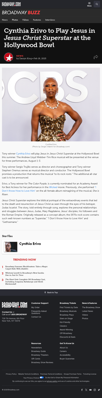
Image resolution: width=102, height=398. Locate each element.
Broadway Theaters (39, 355)
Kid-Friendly (65, 322)
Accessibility (65, 355)
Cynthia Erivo (23, 153)
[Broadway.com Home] (11, 4)
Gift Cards (35, 358)
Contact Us (7, 312)
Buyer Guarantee (67, 358)
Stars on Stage (66, 318)
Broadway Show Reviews (42, 362)
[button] (96, 58)
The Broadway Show (91, 307)
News (4, 20)
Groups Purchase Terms (72, 374)
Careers (63, 351)
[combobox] (96, 4)
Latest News (87, 311)
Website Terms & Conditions (28, 374)
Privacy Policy (11, 374)
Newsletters (36, 347)
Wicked (53, 187)
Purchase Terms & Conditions (51, 374)
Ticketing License (89, 374)
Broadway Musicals (68, 311)
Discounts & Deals (67, 337)
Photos (15, 20)
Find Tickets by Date (69, 307)
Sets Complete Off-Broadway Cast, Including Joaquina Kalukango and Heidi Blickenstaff (25, 281)
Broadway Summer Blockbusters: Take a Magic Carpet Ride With (26, 267)
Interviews (50, 20)
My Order (35, 307)
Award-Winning (66, 329)
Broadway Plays (67, 315)
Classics (63, 326)
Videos (25, 20)
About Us (64, 347)
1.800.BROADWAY (18, 314)
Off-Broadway (66, 333)
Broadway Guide (38, 351)
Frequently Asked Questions (39, 312)
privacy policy (52, 381)
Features (37, 20)
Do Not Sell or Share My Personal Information (62, 378)
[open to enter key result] (97, 4)
